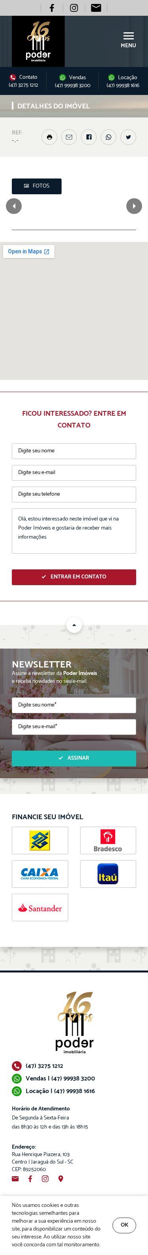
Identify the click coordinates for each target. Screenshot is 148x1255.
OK (124, 1225)
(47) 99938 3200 (72, 86)
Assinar (78, 758)
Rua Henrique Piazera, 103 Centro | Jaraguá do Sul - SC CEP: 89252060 (42, 1158)
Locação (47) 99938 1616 (123, 81)
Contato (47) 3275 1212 (23, 81)
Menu (128, 45)
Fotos (41, 186)
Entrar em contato (78, 577)
